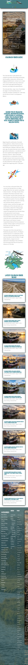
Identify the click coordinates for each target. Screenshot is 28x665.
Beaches (3, 531)
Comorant (19, 545)
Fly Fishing (13, 477)
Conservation (4, 540)
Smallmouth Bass (19, 637)
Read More (14, 47)
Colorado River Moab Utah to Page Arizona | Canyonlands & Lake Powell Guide (13, 499)
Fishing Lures (4, 549)
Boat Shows (4, 533)
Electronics (4, 545)
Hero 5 (18, 567)
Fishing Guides (4, 547)
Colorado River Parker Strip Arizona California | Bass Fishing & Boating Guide (13, 346)
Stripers (18, 647)
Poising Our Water (19, 621)
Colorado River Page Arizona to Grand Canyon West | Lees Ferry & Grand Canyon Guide (13, 473)
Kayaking (3, 560)
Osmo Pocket (19, 615)
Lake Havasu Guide (19, 585)
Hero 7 (18, 569)
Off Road (3, 574)
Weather (3, 589)
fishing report (18, 555)
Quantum (19, 624)
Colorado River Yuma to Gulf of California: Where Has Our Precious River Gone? (13, 296)
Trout (18, 649)
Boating (3, 536)
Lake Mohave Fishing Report (19, 592)
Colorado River (16, 25)
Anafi (18, 517)
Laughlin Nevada (18, 601)
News (2, 571)
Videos (3, 587)
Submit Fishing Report (13, 532)
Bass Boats (4, 514)
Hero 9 (18, 571)
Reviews (3, 582)
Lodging (3, 567)
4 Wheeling (19, 515)
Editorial (3, 543)
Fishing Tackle (18, 559)
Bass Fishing (10, 25)
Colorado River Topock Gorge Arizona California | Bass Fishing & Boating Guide (13, 397)
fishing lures (19, 552)
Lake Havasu (19, 576)
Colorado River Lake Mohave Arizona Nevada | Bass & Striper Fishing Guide (14, 422)
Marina (18, 613)
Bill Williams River (19, 531)
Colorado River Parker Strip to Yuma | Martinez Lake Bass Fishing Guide (14, 20)
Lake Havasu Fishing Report (19, 580)
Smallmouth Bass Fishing (19, 641)
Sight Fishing (19, 634)
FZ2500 (18, 565)
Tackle (2, 585)
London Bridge (18, 608)
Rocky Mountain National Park (19, 629)
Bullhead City (19, 539)
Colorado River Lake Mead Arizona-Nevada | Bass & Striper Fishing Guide (13, 447)
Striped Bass (19, 644)
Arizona (18, 519)
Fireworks (19, 550)
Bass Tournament (19, 527)
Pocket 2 (18, 618)
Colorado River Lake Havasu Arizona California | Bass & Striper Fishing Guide (13, 372)
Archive (13, 520)
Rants (2, 580)
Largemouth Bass (19, 597)
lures (18, 611)
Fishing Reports (5, 552)
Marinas (3, 569)
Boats (18, 536)
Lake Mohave (19, 588)
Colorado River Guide (11, 23)
